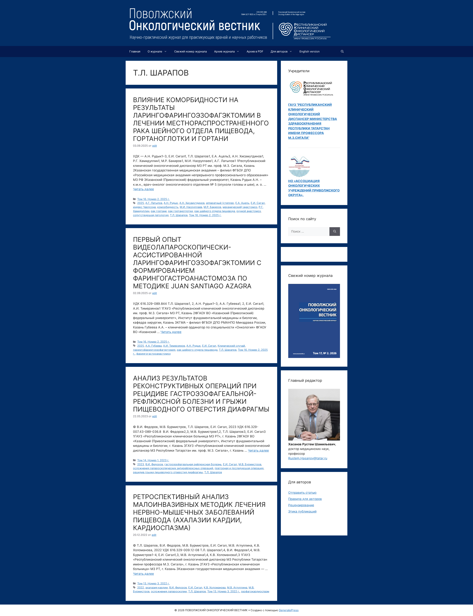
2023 (140, 464)
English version (310, 51)
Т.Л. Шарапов (179, 215)
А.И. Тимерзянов (174, 345)
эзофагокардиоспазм (255, 591)
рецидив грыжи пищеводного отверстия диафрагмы (168, 472)
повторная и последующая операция (239, 468)
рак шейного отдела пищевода (214, 211)
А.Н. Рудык (171, 202)
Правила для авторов (305, 499)
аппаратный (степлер (220, 202)
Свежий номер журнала (190, 51)
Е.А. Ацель (242, 202)
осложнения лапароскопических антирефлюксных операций (173, 468)
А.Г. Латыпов (153, 202)
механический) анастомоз (240, 207)
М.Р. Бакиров (212, 207)
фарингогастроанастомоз (153, 353)
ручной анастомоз (248, 211)
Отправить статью (302, 492)
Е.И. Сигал (258, 202)
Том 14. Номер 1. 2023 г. (153, 460)
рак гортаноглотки (180, 211)
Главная (134, 51)
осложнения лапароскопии (169, 591)
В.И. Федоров (154, 464)
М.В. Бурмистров (250, 464)
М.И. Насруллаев (191, 207)
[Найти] (334, 231)
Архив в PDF (255, 51)
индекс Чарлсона (144, 207)
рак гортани (159, 211)
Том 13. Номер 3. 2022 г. (153, 583)
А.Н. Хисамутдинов (192, 202)
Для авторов (279, 51)
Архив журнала (224, 51)
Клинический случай (231, 345)
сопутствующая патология (151, 215)
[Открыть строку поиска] (342, 51)
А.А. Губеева (153, 345)
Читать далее (143, 189)
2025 (140, 202)
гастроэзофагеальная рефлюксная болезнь (193, 464)
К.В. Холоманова (215, 587)
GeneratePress (289, 610)
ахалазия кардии (156, 587)
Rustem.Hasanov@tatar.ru (307, 458)
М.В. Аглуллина (237, 587)
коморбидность (167, 207)
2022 (140, 587)
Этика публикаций (302, 511)
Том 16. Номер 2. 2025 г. (153, 199)
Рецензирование (301, 505)
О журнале (155, 51)
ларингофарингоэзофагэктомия (154, 349)
